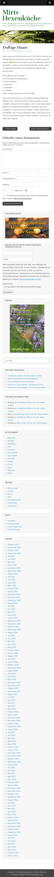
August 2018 (13, 671)
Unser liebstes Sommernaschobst (21, 382)
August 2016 (13, 729)
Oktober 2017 (13, 688)
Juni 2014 (11, 806)
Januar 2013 (13, 856)
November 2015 (14, 756)
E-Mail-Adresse (9, 179)
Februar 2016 (13, 747)
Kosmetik (10, 44)
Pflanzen (11, 470)
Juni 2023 (11, 559)
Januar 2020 (13, 653)
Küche (10, 464)
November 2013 (14, 826)
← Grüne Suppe (10, 129)
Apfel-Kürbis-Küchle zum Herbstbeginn (23, 379)
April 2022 (12, 583)
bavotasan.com (37, 875)
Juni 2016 (11, 735)
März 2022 (12, 586)
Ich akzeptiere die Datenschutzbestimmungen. (23, 287)
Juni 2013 (11, 841)
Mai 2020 (11, 641)
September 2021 (14, 600)
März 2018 (12, 679)
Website (6, 185)
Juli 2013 (11, 838)
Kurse (10, 494)
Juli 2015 (11, 768)
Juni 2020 (11, 638)
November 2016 (14, 721)
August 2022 (13, 574)
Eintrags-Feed (13, 524)
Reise (10, 473)
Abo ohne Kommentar (22, 198)
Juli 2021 (11, 606)
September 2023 (14, 553)
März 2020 (12, 647)
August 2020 (13, 632)
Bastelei (11, 441)
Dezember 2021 (14, 594)
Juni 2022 (11, 580)
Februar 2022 (13, 589)
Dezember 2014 (14, 788)
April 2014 (12, 812)
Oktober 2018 (13, 665)
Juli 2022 (11, 577)
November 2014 (14, 791)
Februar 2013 (13, 853)
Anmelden (12, 521)
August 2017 (13, 694)
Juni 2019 (11, 659)
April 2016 (12, 741)
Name (5, 173)
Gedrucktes (12, 503)
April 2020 (12, 644)
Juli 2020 (11, 635)
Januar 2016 (13, 750)
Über (10, 497)
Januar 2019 (13, 662)
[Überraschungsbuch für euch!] (27, 329)
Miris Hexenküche (22, 15)
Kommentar (8, 149)
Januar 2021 (13, 618)
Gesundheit (12, 456)
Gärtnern (11, 450)
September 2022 (14, 571)
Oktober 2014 (13, 794)
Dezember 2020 (14, 621)
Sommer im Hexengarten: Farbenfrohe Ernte (25, 385)
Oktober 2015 (13, 759)
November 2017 (14, 685)
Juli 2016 (11, 732)
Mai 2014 (11, 809)
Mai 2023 (11, 562)
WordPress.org (14, 529)
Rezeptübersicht (14, 500)
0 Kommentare (27, 51)
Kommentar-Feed (15, 527)
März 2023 (12, 565)
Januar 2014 (13, 820)
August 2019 (13, 656)
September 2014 (14, 797)
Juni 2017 (11, 700)
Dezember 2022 (14, 568)
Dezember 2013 (14, 823)
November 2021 (14, 597)
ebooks (10, 491)
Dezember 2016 (14, 718)
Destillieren (12, 444)
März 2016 (12, 744)
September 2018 (14, 668)
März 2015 (12, 779)
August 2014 (13, 800)
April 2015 (12, 776)
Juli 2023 (11, 556)
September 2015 (14, 762)
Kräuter (11, 461)
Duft (4, 44)
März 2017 (12, 709)
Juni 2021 (11, 609)
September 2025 (14, 547)
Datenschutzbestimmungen (30, 279)
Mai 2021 (11, 612)
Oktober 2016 (13, 724)
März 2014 (12, 815)
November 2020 (14, 624)
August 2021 (13, 603)
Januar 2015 (13, 785)
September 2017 (14, 691)
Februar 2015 (13, 782)
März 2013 (12, 850)
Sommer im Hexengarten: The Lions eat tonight (26, 387)
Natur (10, 467)
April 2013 (12, 847)
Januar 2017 (13, 715)
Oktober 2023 (13, 550)
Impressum (12, 506)
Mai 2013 (11, 844)
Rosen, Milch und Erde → (40, 129)
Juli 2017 (11, 697)
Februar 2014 (13, 817)
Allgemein (11, 438)
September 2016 (14, 726)
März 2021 (12, 615)
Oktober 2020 (13, 627)
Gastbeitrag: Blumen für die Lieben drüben (25, 376)
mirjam (7, 51)
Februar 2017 (13, 712)
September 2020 (14, 630)
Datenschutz (8, 284)
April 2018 (12, 677)
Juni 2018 (11, 674)
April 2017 (12, 706)
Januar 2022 (13, 591)
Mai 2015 (11, 773)
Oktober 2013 (13, 829)
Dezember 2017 (14, 682)
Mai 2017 (11, 703)
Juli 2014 (11, 803)
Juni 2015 (11, 771)
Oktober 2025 (13, 545)
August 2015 (13, 765)
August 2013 (13, 835)
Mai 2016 (11, 738)
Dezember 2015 (14, 753)
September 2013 (14, 832)
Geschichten (13, 453)
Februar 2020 (13, 650)
